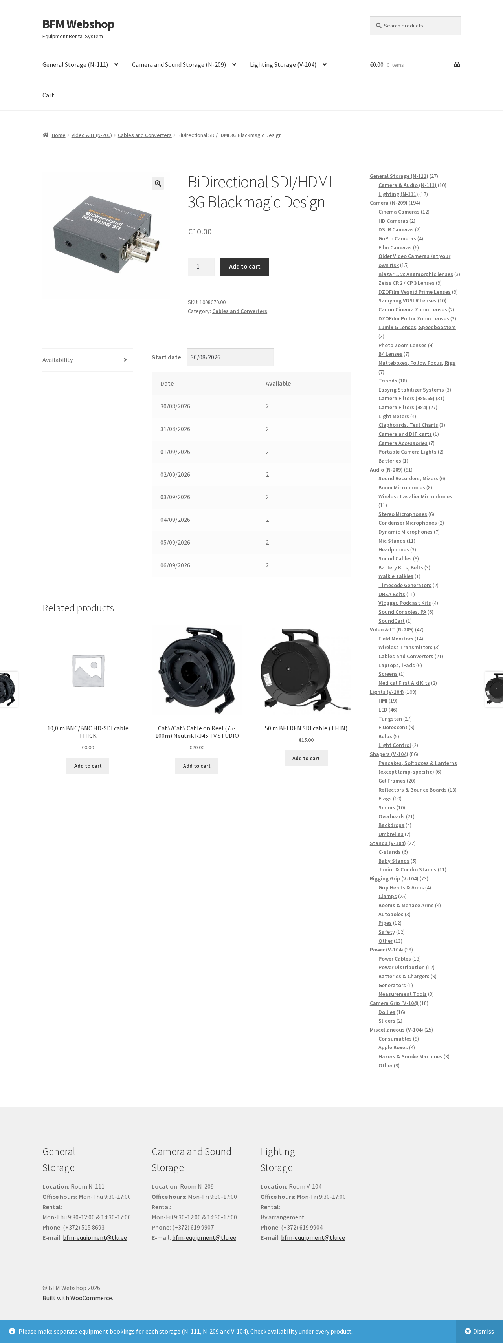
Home (59, 135)
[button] (158, 183)
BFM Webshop (78, 24)
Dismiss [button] (483, 1331)
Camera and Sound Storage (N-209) (179, 64)
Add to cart (245, 266)
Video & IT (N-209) (92, 135)
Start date (166, 357)
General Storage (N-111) (75, 64)
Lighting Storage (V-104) (283, 64)
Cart (48, 95)
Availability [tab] (57, 360)
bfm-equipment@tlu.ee (95, 1237)
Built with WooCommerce (77, 1298)
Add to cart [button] (88, 765)
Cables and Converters (145, 135)
